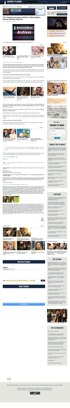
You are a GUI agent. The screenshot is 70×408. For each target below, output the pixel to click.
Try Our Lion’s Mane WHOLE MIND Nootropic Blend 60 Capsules (15, 184)
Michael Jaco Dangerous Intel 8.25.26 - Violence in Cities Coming (55, 207)
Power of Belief (28, 3)
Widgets (61, 385)
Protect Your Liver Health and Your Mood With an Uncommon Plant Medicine (57, 350)
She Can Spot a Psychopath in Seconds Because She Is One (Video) (56, 185)
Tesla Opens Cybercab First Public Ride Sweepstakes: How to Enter (56, 357)
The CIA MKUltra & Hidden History (55, 363)
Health (16, 3)
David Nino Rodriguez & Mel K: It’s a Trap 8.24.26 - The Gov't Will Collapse (56, 286)
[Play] (57, 23)
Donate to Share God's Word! (57, 35)
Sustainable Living (35, 3)
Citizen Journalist (29, 174)
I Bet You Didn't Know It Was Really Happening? (55, 322)
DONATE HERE (51, 8)
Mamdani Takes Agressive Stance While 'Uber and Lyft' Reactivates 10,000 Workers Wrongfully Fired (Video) (57, 198)
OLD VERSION (62, 8)
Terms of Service (35, 385)
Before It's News (14, 1)
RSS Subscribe (54, 385)
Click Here (13, 174)
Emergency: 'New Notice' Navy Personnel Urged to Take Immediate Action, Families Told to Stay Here (57, 159)
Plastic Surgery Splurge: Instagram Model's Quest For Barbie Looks (37, 139)
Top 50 (50, 3)
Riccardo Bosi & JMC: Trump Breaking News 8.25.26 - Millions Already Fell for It (57, 167)
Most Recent (54, 3)
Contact (24, 385)
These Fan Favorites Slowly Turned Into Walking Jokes (22, 139)
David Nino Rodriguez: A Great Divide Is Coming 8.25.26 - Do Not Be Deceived (56, 223)
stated (23, 122)
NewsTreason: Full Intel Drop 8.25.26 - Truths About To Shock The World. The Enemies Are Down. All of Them (57, 218)
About (8, 385)
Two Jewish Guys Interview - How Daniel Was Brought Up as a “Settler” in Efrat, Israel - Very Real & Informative (57, 338)
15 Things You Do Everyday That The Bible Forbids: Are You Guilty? (10, 253)
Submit (57, 137)
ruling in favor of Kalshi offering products (14, 116)
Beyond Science (21, 3)
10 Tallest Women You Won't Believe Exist (56, 68)
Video (47, 3)
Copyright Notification (45, 385)
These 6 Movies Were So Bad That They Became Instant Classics (37, 239)
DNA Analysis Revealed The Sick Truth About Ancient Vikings (62, 252)
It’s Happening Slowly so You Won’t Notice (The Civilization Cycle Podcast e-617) (56, 334)
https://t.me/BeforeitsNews (53, 114)
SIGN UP (52, 128)
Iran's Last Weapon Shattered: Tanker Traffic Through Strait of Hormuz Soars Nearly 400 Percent (56, 297)
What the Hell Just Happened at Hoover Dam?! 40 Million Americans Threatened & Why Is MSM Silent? (56, 154)
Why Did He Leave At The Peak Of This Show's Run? (37, 97)
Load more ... (23, 304)
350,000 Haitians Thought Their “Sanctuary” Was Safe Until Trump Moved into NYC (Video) (56, 282)
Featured (9, 3)
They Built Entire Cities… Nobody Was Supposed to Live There (55, 181)
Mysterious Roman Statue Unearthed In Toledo (8, 239)
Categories (64, 3)
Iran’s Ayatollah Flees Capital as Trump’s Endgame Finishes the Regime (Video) (56, 273)
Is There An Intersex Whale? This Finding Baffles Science (9, 97)
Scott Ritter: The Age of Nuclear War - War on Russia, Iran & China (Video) (57, 294)
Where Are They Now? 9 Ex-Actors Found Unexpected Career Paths (22, 97)
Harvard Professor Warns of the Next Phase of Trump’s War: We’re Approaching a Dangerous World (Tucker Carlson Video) (57, 269)
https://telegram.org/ (62, 110)
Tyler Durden (5, 156)
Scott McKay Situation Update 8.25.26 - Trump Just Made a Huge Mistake (57, 163)
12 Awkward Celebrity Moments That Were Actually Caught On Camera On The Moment (9, 139)
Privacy (29, 385)
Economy (13, 3)
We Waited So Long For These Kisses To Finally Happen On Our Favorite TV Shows (52, 253)
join (8, 170)
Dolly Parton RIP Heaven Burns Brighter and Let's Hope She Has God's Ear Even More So (57, 171)
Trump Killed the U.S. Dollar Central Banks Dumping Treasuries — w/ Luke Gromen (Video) (56, 277)
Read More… (5, 159)
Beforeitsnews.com (11, 6)
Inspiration (41, 3)
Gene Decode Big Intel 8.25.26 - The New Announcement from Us (56, 215)
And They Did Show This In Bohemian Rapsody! (22, 253)
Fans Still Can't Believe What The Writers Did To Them (56, 81)
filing (15, 69)
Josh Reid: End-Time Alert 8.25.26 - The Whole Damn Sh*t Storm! (56, 211)
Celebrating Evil (51, 360)
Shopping (59, 3)
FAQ (21, 385)
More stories (19, 13)
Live (44, 3)
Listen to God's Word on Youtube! (57, 33)
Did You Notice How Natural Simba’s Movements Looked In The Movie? (23, 239)
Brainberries (5, 99)
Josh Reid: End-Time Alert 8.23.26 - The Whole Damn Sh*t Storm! (56, 290)
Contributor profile (13, 13)
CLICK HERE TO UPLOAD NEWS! (62, 14)
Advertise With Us (15, 385)
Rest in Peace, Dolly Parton (53, 331)
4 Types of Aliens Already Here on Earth (56, 346)
